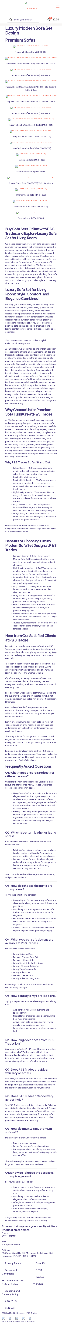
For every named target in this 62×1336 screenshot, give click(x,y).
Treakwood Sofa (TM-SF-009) (31, 160)
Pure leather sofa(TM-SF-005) (31, 218)
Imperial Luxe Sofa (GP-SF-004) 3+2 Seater (31, 75)
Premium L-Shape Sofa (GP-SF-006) (31, 52)
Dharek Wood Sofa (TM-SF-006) (31, 195)
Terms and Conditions (9, 1272)
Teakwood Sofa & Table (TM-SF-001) (31, 206)
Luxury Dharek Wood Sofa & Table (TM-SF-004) (31, 125)
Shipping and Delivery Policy (11, 1293)
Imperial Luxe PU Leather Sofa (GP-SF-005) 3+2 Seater (31, 63)
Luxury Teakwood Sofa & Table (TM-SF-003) (31, 136)
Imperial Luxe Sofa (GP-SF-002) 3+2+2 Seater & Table (31, 101)
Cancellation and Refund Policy (13, 1282)
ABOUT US (10, 1301)
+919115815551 (9, 1236)
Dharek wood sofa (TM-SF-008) (31, 171)
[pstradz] (31, 8)
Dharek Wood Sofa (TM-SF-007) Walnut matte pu (31, 183)
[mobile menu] (57, 6)
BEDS (38, 1270)
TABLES (39, 1276)
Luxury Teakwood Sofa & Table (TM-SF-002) (31, 148)
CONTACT (10, 1308)
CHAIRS (40, 1263)
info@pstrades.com (11, 1244)
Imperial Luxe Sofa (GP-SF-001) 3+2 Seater (31, 113)
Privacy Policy (12, 1263)
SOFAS (39, 1283)
